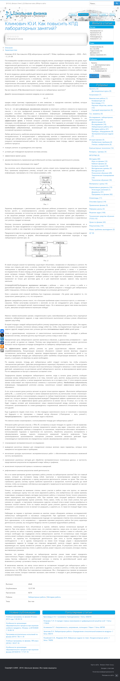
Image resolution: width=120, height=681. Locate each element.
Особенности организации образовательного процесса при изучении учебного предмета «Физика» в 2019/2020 (22, 625)
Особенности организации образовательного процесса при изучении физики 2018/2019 (22, 649)
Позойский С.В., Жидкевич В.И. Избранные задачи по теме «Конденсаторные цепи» (75, 638)
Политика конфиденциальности (103, 672)
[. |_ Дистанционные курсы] (101, 65)
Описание (9, 47)
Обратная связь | (30, 3)
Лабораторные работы (37, 597)
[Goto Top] (116, 675)
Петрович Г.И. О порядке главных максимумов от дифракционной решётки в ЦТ (74, 621)
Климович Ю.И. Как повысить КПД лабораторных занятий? (41, 26)
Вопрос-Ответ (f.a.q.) (107, 665)
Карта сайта (42, 3)
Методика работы (54, 597)
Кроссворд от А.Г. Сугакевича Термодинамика (61, 616)
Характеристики (11, 50)
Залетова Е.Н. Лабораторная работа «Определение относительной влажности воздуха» (77, 631)
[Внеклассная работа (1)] (101, 69)
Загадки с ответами (107, 668)
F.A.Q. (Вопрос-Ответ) (15, 3)
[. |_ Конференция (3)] (101, 71)
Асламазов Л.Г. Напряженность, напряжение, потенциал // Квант (68, 627)
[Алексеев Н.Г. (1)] (101, 39)
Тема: (92, 43)
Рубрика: (93, 59)
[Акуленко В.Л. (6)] (101, 33)
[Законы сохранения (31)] (101, 55)
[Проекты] (101, 63)
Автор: (93, 27)
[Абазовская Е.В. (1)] (101, 31)
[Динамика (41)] (101, 53)
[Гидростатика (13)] (101, 51)
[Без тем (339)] (101, 49)
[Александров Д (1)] (101, 37)
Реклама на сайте (108, 675)
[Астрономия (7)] (101, 67)
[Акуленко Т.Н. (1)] (101, 35)
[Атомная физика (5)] (101, 47)
